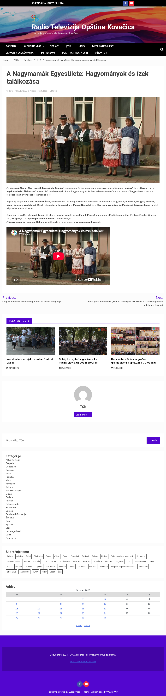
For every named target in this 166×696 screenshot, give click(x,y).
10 (105, 604)
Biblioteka (38, 556)
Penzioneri (50, 567)
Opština (39, 567)
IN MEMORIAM (13, 561)
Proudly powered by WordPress (64, 691)
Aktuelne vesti (33, 46)
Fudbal (104, 556)
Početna (11, 46)
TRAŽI (153, 440)
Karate (53, 561)
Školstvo (10, 517)
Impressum (48, 52)
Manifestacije (140, 561)
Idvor (8, 480)
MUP (152, 561)
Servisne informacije (16, 514)
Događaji (75, 556)
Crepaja (10, 463)
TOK (10, 91)
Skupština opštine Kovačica (123, 567)
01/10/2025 (22, 91)
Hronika (10, 477)
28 (39, 618)
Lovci (129, 561)
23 (83, 613)
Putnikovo (11, 507)
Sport (8, 521)
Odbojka (28, 567)
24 (105, 613)
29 (61, 618)
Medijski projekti (103, 46)
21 (39, 613)
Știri (68, 46)
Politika (9, 500)
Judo (45, 561)
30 (83, 618)
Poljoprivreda (12, 504)
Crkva (48, 556)
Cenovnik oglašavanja (19, 52)
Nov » (87, 625)
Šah (60, 572)
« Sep (79, 625)
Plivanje (62, 567)
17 (105, 608)
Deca (65, 556)
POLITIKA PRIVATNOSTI (75, 52)
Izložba (27, 561)
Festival (85, 556)
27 (17, 618)
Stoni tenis (143, 567)
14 (39, 608)
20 (17, 613)
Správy (54, 46)
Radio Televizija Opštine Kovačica (83, 27)
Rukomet (104, 567)
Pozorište (82, 567)
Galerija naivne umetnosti (122, 556)
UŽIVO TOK (101, 52)
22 (61, 613)
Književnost (65, 561)
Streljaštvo (11, 572)
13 (17, 608)
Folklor (95, 556)
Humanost (141, 556)
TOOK (35, 572)
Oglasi (9, 494)
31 (105, 618)
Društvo (10, 470)
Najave (18, 567)
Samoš (9, 511)
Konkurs (86, 561)
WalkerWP (112, 691)
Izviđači (36, 561)
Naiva (9, 567)
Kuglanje (120, 561)
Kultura (9, 487)
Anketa (10, 556)
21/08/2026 (13, 368)
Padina (9, 497)
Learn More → (83, 414)
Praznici (92, 567)
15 (61, 608)
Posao (72, 567)
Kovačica (10, 483)
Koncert (76, 561)
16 (83, 608)
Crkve (56, 556)
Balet (28, 556)
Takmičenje (24, 572)
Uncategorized (13, 531)
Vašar (52, 572)
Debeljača (11, 466)
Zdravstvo (11, 538)
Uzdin (9, 534)
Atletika (19, 556)
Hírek (82, 46)
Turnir (44, 572)
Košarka (108, 561)
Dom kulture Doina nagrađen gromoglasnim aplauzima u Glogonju (133, 361)
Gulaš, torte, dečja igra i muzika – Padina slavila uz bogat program (79, 361)
